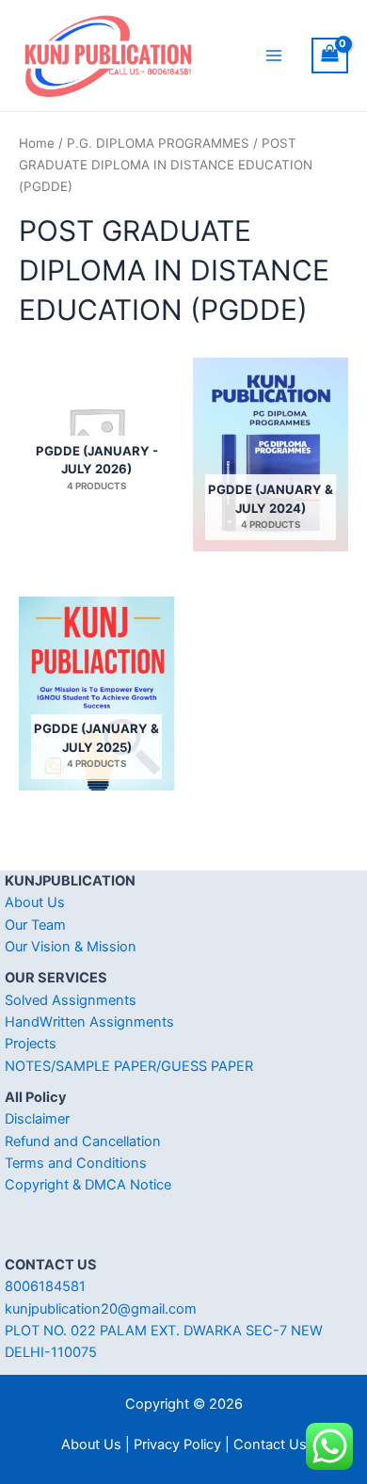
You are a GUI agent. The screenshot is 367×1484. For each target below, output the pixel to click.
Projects (30, 1043)
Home (37, 143)
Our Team (35, 925)
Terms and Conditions (76, 1163)
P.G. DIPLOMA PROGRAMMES (158, 143)
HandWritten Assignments (89, 1021)
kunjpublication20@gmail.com (101, 1308)
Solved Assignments (70, 1000)
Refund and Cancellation (83, 1141)
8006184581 (45, 1286)
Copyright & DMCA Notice (88, 1184)
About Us (35, 902)
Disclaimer (37, 1118)
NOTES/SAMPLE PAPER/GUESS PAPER (129, 1066)
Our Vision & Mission (70, 946)
